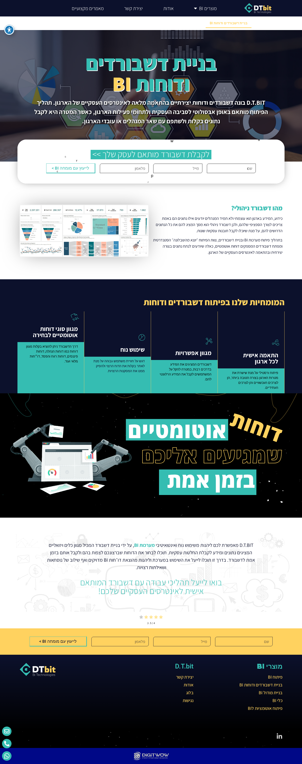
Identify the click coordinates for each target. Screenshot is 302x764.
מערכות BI (144, 545)
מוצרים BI (208, 8)
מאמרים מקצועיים (88, 8)
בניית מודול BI (191, 23)
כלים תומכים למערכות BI (154, 23)
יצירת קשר (133, 8)
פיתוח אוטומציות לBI (112, 23)
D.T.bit (184, 666)
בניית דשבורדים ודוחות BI (228, 23)
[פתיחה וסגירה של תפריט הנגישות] (9, 30)
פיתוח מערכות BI (268, 23)
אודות (168, 8)
